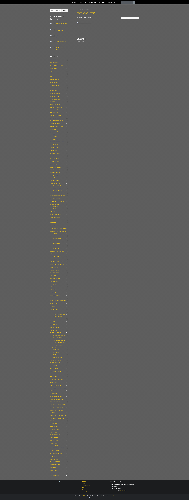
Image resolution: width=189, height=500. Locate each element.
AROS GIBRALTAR (54, 79)
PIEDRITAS (56, 349)
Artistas (102, 2)
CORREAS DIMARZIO (55, 170)
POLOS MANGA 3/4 (55, 393)
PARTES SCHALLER (55, 363)
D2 (54, 134)
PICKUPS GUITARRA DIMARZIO (58, 388)
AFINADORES (53, 68)
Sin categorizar (54, 437)
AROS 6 (52, 76)
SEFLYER (55, 139)
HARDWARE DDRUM (55, 259)
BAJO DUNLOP (57, 185)
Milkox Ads (115, 496)
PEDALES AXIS (54, 365)
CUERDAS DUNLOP (55, 183)
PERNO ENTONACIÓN (59, 342)
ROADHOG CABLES (55, 429)
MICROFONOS (54, 303)
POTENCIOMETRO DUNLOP (57, 407)
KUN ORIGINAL (54, 281)
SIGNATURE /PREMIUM (59, 448)
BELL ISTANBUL (54, 144)
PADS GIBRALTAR (54, 327)
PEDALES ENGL (54, 368)
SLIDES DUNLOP (54, 443)
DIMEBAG (55, 233)
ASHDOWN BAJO (54, 85)
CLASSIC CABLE (54, 164)
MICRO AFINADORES (58, 337)
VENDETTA (56, 248)
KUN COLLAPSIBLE (55, 278)
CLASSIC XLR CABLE (55, 167)
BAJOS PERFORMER (55, 115)
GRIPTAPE (53, 222)
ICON (54, 236)
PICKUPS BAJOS (54, 382)
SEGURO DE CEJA (57, 357)
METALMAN (56, 109)
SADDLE (55, 354)
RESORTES (56, 352)
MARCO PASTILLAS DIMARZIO (58, 300)
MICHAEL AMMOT (58, 238)
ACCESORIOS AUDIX (55, 60)
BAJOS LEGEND (54, 112)
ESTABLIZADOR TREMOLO (57, 201)
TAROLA (55, 209)
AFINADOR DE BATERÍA (56, 65)
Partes (82, 2)
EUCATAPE (53, 211)
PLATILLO (55, 206)
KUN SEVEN (53, 284)
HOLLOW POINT (54, 270)
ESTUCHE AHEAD (54, 204)
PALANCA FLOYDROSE (59, 340)
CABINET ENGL (54, 150)
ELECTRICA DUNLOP (58, 188)
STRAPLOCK (53, 456)
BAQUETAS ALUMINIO (56, 118)
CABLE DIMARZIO (55, 153)
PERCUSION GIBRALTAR (56, 379)
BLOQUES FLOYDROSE (59, 335)
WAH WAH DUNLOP (55, 475)
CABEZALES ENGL (55, 147)
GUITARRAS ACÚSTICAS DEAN (58, 228)
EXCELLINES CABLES (55, 214)
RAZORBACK (56, 243)
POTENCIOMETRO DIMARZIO (58, 404)
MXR (51, 312)
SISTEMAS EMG (54, 440)
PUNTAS (52, 421)
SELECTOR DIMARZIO (56, 435)
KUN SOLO (53, 287)
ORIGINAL (53, 321)
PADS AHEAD (53, 324)
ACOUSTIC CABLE (54, 62)
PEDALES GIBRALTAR (55, 371)
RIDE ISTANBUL (54, 426)
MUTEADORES (54, 309)
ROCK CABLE (53, 432)
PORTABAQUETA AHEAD (56, 399)
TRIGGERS (53, 467)
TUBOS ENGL (53, 470)
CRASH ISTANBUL (54, 180)
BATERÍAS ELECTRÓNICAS (57, 142)
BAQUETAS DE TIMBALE (56, 120)
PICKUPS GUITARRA (55, 385)
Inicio (78, 9)
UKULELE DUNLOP (58, 193)
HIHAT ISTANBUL (54, 267)
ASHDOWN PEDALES (55, 93)
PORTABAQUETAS (55, 402)
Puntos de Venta (90, 2)
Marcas (74, 2)
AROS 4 (52, 71)
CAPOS (52, 156)
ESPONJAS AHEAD (55, 198)
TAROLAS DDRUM (55, 462)
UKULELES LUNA (54, 473)
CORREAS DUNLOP (55, 172)
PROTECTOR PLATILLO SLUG (57, 418)
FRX (51, 220)
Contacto (111, 2)
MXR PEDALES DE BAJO (59, 314)
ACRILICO (55, 445)
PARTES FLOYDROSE (55, 333)
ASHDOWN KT (54, 90)
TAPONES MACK (54, 459)
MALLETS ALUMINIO (55, 298)
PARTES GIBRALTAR (55, 360)
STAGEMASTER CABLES (56, 453)
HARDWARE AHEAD (55, 256)
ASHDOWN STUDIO (55, 96)
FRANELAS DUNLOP (55, 217)
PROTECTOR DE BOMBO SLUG (58, 415)
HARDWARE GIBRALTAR (56, 261)
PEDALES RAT (53, 376)
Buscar (64, 10)
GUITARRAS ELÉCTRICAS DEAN (58, 231)
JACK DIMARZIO (54, 273)
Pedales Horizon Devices (56, 374)
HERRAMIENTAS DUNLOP (57, 264)
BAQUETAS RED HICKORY (57, 126)
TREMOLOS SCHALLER (56, 464)
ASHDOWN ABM (54, 82)
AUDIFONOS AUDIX (55, 104)
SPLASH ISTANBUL (55, 450)
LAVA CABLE (53, 292)
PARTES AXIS (53, 330)
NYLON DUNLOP (57, 190)
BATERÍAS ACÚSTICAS (56, 132)
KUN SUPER (53, 289)
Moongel (52, 306)
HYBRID (55, 136)
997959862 (123, 490)
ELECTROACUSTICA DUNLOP (57, 195)
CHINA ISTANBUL (54, 158)
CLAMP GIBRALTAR (55, 161)
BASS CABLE (53, 129)
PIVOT (52, 390)
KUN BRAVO (53, 275)
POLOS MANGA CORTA (56, 396)
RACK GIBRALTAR (54, 423)
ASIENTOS (53, 102)
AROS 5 (52, 74)
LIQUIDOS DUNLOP (55, 295)
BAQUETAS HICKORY (55, 123)
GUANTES (52, 225)
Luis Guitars (84, 496)
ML (54, 241)
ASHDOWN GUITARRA (56, 88)
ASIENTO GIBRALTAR (55, 99)
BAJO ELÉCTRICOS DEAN (56, 107)
